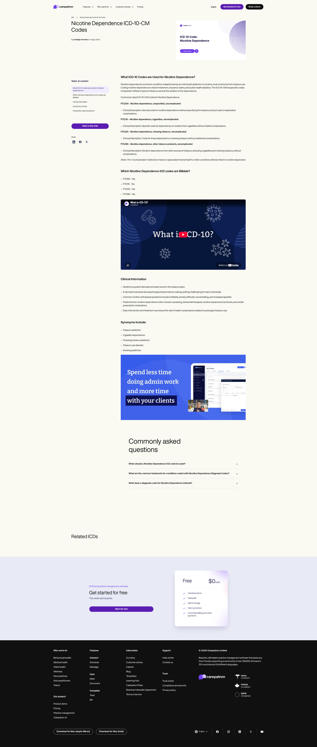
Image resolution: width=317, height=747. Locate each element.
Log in (213, 7)
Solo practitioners (61, 681)
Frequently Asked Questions (84, 111)
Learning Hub (132, 681)
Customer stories (123, 7)
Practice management (64, 713)
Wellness (57, 672)
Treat (92, 695)
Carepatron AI (60, 718)
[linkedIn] (239, 731)
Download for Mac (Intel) (111, 732)
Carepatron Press (134, 685)
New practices (60, 676)
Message (94, 667)
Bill (91, 700)
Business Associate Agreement (141, 690)
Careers (130, 667)
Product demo (60, 704)
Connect (94, 658)
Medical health (60, 663)
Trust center (168, 681)
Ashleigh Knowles (81, 40)
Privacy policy (169, 690)
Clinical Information (80, 102)
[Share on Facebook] (80, 142)
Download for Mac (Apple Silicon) (73, 732)
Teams (56, 685)
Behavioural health (62, 658)
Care (92, 674)
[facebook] (217, 731)
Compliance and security (174, 686)
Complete (95, 691)
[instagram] (228, 731)
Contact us (167, 663)
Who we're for (103, 7)
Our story (130, 658)
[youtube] (262, 731)
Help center (168, 658)
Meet (92, 679)
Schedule (94, 663)
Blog (128, 672)
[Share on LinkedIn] (73, 142)
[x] (250, 731)
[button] (201, 731)
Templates (131, 676)
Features (86, 7)
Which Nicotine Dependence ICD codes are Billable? (89, 96)
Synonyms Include (80, 106)
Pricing (140, 7)
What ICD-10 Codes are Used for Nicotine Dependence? (88, 89)
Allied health (59, 667)
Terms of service (134, 695)
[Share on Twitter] (86, 142)
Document (95, 684)
